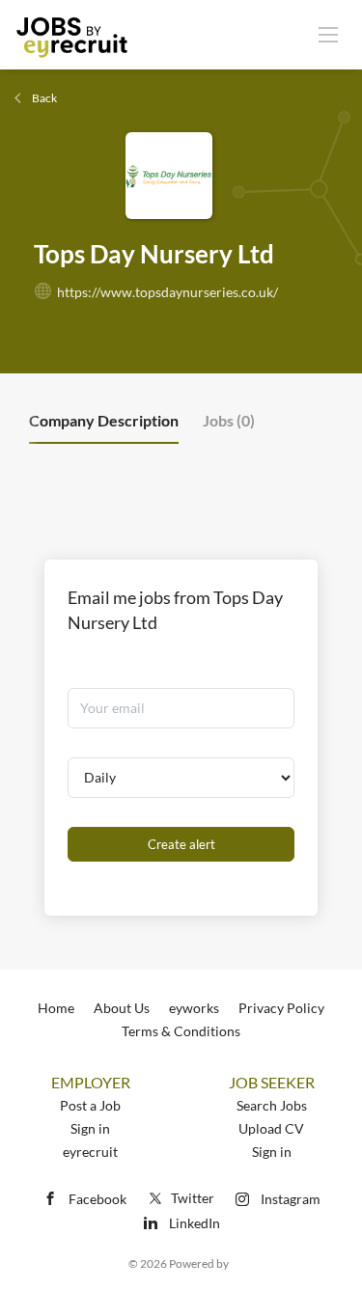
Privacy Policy (281, 1008)
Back (43, 98)
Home (56, 1008)
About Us (122, 1008)
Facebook (97, 1199)
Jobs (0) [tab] (229, 420)
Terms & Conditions (181, 1031)
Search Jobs (272, 1105)
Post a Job (90, 1105)
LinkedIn (194, 1223)
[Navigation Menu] (328, 33)
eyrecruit (90, 1151)
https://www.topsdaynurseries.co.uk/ (167, 292)
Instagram (290, 1199)
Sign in (90, 1128)
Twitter (192, 1198)
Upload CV (271, 1128)
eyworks (194, 1008)
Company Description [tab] (104, 420)
